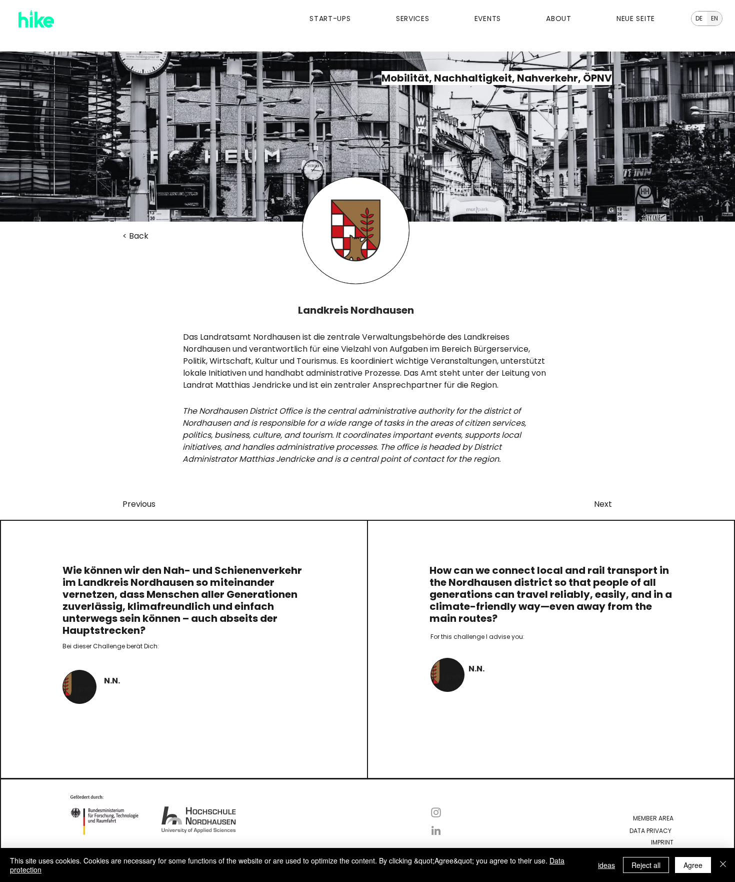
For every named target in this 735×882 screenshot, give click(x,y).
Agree (693, 865)
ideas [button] (606, 865)
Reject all (646, 865)
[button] (313, 19)
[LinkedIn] (436, 830)
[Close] (723, 865)
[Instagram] (436, 812)
